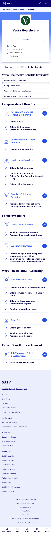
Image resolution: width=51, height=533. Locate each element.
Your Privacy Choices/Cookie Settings (25, 518)
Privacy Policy (26, 511)
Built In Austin (8, 456)
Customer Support (9, 437)
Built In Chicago (8, 469)
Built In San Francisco (11, 487)
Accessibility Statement (25, 503)
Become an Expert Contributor (15, 427)
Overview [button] (9, 67)
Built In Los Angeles (10, 478)
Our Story (6, 399)
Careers (5, 403)
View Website (14, 56)
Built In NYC (7, 482)
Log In (46, 3)
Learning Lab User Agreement (25, 499)
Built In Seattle (8, 491)
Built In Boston (8, 460)
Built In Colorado (9, 474)
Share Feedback (8, 441)
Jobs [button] (17, 67)
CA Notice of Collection (25, 522)
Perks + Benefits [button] (35, 67)
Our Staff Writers (9, 408)
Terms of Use (25, 515)
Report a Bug (7, 446)
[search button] (40, 3)
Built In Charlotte (9, 465)
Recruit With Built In (10, 422)
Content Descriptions (11, 412)
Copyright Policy (26, 507)
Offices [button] (23, 67)
